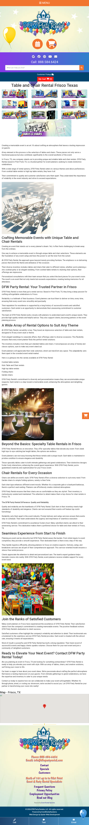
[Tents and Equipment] (44, 114)
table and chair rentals (67, 159)
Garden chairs (7, 375)
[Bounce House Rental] (15, 93)
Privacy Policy (44, 790)
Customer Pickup (44, 74)
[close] (87, 822)
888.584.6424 (48, 62)
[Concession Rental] (74, 104)
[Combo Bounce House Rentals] (44, 93)
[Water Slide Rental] (74, 93)
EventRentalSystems (49, 812)
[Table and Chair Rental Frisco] (44, 128)
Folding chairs (7, 372)
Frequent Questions (44, 787)
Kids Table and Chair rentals (13, 365)
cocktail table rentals (14, 171)
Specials (44, 769)
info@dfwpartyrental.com (48, 760)
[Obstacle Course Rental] (15, 114)
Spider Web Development (50, 815)
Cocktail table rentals (10, 362)
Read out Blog (44, 798)
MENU (45, 3)
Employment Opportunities (44, 794)
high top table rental (34, 171)
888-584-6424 (48, 757)
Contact (44, 765)
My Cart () (45, 79)
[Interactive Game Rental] (44, 104)
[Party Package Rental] (15, 104)
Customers (44, 773)
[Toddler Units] (74, 114)
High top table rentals (10, 368)
